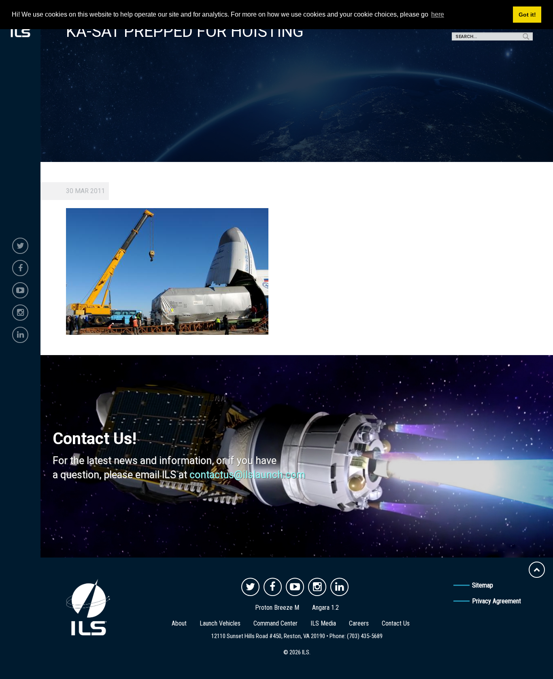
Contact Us (396, 623)
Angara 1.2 (325, 607)
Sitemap (482, 585)
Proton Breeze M (277, 607)
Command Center (275, 623)
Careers (359, 623)
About (179, 623)
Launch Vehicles (220, 623)
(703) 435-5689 (365, 636)
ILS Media (323, 623)
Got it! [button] (527, 14)
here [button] (437, 14)
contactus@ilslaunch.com (247, 475)
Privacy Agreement (496, 601)
